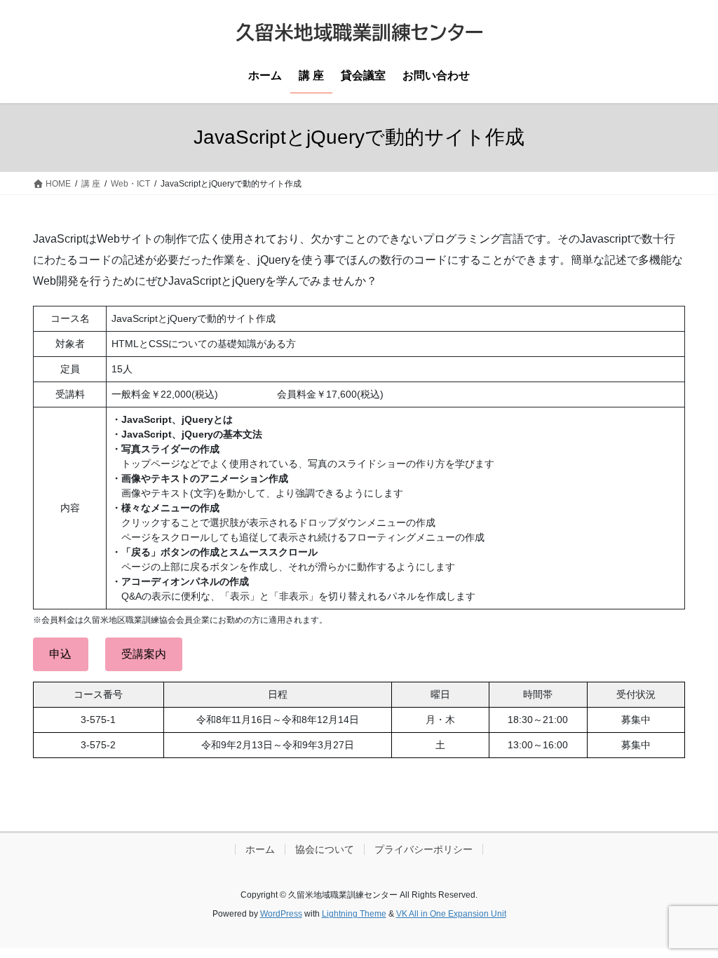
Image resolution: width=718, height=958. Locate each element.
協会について (324, 849)
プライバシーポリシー (423, 849)
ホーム (260, 849)
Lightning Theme (354, 914)
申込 (60, 654)
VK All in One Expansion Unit (451, 914)
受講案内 (143, 654)
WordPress (281, 914)
